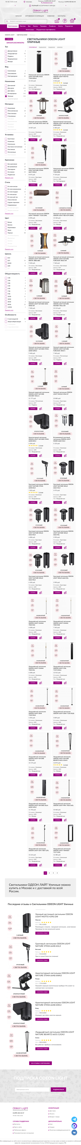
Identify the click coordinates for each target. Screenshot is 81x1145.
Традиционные (12, 59)
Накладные (11, 169)
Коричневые (12, 227)
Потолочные (12, 152)
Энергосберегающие (14, 321)
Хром (9, 230)
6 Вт (9, 288)
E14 (9, 258)
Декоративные (12, 51)
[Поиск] (7, 21)
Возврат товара (54, 1117)
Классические (12, 200)
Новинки (50, 16)
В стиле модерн (13, 192)
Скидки (52, 1127)
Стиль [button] (7, 182)
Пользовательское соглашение (24, 1133)
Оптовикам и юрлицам (34, 16)
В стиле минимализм (14, 189)
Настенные (11, 149)
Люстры (23, 26)
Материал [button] (9, 104)
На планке (11, 172)
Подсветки (69, 26)
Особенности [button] (10, 315)
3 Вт (9, 283)
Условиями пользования (37, 1095)
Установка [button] (9, 135)
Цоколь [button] (8, 254)
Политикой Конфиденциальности (50, 1094)
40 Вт (9, 302)
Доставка (53, 1111)
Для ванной (11, 85)
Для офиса (11, 91)
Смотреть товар (42, 933)
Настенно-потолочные (15, 147)
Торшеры (43, 26)
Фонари (10, 61)
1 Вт (9, 278)
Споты (60, 26)
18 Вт (9, 299)
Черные (10, 233)
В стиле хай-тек (13, 197)
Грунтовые (11, 139)
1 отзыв (65, 83)
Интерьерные (12, 93)
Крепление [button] (9, 160)
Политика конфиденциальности (60, 1130)
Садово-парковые (13, 202)
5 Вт (9, 286)
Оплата (52, 1114)
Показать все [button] (9, 178)
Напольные (11, 144)
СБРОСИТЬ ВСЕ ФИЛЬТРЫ (15, 42)
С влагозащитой (13, 319)
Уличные (10, 96)
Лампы (35, 26)
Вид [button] (6, 67)
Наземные (11, 141)
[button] (46, 2)
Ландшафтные (12, 53)
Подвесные (11, 174)
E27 (9, 260)
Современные (12, 205)
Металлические (13, 111)
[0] (72, 21)
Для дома (11, 88)
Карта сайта (18, 1127)
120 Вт (10, 307)
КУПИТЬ (33, 92)
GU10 (9, 263)
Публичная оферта (20, 1130)
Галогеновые (12, 71)
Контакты (61, 16)
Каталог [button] (19, 16)
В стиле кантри (12, 186)
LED (9, 266)
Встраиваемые (12, 166)
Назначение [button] (10, 81)
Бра (29, 26)
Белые (10, 222)
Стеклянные (12, 116)
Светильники (12, 26)
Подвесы (10, 56)
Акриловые (11, 108)
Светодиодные (12, 76)
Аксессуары (30, 29)
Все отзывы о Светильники (40, 1063)
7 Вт (9, 291)
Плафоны (52, 26)
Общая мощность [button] (12, 274)
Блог (51, 1124)
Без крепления (12, 164)
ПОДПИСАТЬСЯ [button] (58, 1089)
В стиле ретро (12, 194)
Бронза (10, 225)
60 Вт (9, 304)
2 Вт (9, 280)
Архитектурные (13, 99)
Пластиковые (12, 113)
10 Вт (9, 296)
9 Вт (9, 294)
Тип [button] (6, 47)
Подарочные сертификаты (45, 29)
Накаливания (12, 73)
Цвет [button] (7, 218)
